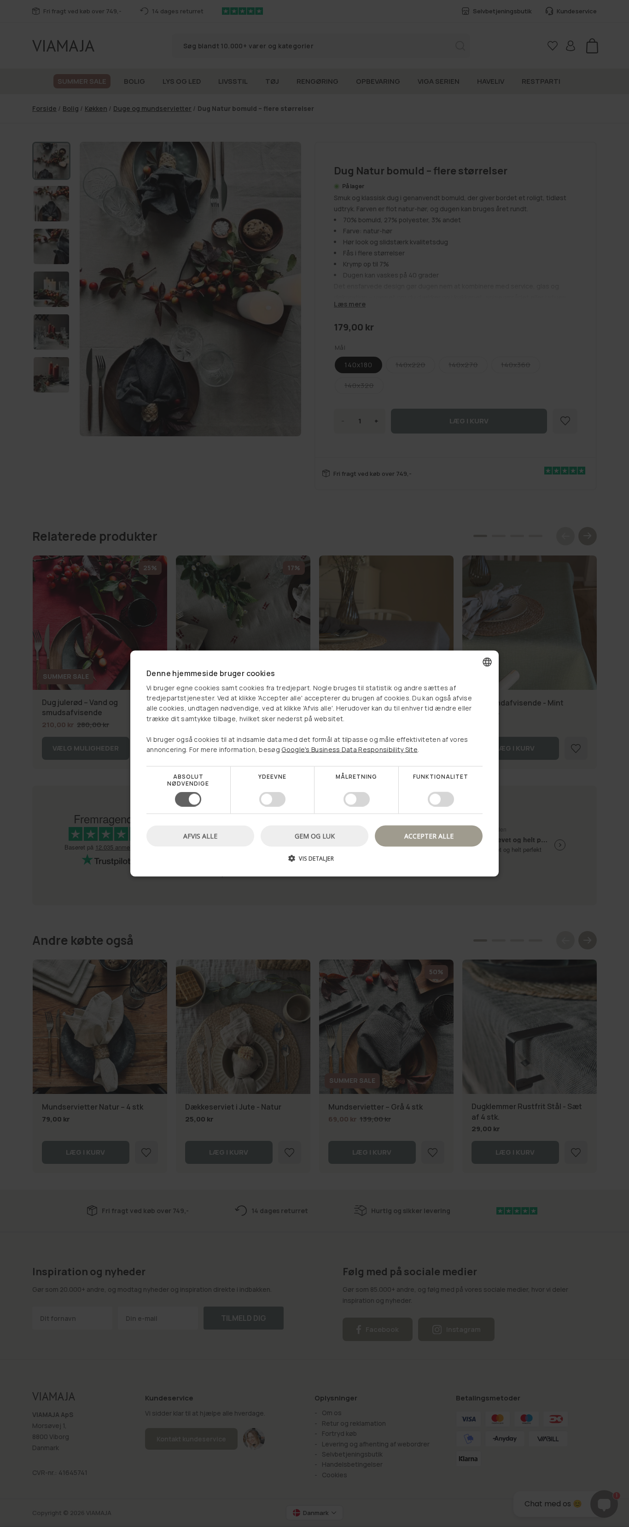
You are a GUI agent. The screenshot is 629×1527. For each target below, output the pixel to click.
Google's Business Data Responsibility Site (349, 749)
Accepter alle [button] (429, 835)
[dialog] (314, 764)
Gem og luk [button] (315, 835)
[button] (314, 861)
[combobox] (487, 662)
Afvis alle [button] (200, 835)
